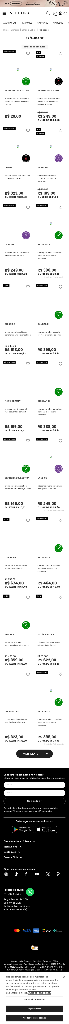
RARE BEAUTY (13, 401)
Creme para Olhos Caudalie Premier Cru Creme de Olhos (49, 333)
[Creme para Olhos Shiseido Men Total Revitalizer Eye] (18, 690)
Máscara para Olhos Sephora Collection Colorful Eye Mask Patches (17, 101)
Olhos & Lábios (29, 30)
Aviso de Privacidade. (41, 811)
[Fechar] (63, 977)
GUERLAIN (10, 557)
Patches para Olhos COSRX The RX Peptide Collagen (17, 177)
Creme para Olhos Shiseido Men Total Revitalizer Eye (16, 720)
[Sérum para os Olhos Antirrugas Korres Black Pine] (18, 613)
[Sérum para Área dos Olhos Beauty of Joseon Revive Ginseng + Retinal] (51, 69)
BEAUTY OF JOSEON (48, 91)
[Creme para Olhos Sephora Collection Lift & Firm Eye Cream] (18, 457)
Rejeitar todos (34, 1009)
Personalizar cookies (34, 1000)
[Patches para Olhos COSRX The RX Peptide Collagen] (18, 146)
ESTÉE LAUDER (46, 634)
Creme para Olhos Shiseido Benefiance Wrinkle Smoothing (18, 333)
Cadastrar (34, 801)
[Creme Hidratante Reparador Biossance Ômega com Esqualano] (51, 536)
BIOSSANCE (44, 244)
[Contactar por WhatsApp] (30, 892)
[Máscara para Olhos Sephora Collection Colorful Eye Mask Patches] (18, 69)
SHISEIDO (10, 324)
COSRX (8, 168)
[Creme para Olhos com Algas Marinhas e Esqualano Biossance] (51, 380)
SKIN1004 (43, 168)
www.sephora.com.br (13, 964)
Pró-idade (44, 30)
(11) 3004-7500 (12, 894)
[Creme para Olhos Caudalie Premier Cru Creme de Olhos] (51, 303)
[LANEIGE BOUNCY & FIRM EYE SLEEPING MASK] (51, 457)
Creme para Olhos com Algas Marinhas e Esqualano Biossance (50, 255)
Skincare (42, 23)
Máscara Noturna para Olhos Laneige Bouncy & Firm (17, 254)
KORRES (9, 634)
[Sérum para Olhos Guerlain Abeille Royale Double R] (18, 536)
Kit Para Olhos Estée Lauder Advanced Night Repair (49, 644)
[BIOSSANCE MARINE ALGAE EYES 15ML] (51, 223)
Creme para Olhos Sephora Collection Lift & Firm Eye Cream (18, 487)
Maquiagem (9, 23)
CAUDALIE (43, 324)
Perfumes (26, 23)
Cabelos (58, 23)
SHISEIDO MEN (13, 711)
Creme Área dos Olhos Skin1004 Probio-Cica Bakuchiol (47, 178)
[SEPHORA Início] (20, 13)
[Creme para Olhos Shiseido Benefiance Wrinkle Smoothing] (18, 303)
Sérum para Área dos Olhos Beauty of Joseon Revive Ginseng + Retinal (49, 101)
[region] (34, 998)
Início (6, 30)
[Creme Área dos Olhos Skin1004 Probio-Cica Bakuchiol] (51, 146)
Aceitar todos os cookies (34, 1018)
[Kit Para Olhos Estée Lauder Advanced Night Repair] (51, 613)
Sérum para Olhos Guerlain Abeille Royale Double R (16, 567)
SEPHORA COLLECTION (17, 91)
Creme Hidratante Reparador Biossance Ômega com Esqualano (49, 568)
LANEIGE (9, 244)
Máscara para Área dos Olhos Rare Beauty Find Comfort (17, 410)
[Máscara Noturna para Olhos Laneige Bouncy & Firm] (18, 223)
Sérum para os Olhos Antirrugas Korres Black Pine (17, 644)
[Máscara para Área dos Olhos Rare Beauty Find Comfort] (18, 380)
